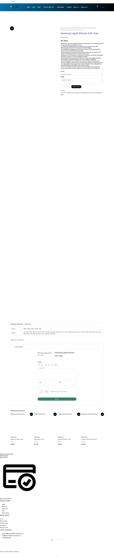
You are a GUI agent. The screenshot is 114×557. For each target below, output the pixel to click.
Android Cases (76, 28)
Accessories (60, 7)
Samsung (83, 28)
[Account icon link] (103, 7)
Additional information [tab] (16, 324)
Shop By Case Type (49, 7)
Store (33, 7)
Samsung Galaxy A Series (86, 92)
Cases (38, 7)
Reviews (69, 7)
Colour (62, 71)
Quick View (13, 437)
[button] (100, 7)
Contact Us (84, 7)
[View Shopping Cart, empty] (96, 7)
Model (62, 77)
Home (28, 7)
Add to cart (76, 86)
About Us (76, 7)
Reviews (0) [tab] (28, 324)
